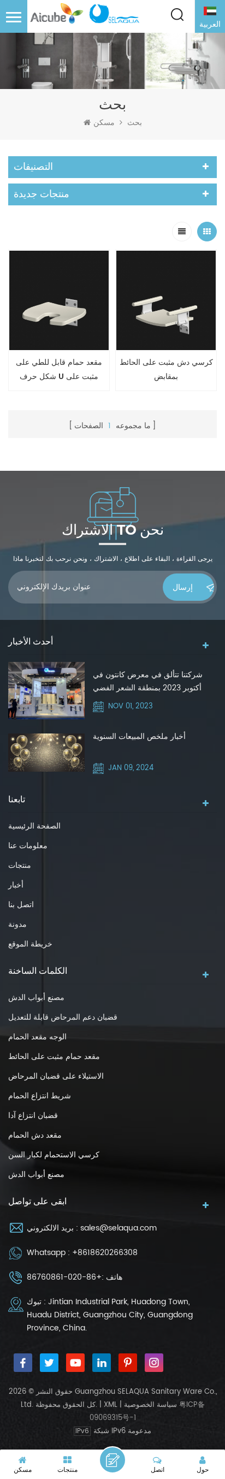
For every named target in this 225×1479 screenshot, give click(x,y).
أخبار (15, 885)
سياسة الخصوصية (150, 1405)
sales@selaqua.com (118, 1228)
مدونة (17, 924)
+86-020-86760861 (64, 1277)
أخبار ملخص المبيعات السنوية (139, 736)
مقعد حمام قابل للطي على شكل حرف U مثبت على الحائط (59, 370)
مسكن (104, 122)
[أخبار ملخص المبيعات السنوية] (46, 752)
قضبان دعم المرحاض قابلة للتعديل (62, 1017)
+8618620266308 (105, 1252)
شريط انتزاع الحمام (39, 1096)
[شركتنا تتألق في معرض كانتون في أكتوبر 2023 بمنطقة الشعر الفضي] (46, 690)
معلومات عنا (28, 845)
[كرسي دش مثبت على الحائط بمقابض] (166, 300)
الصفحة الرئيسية (34, 826)
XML (110, 1405)
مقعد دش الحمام (35, 1135)
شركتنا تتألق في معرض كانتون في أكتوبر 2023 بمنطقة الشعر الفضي (148, 681)
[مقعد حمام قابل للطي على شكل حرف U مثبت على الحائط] (59, 300)
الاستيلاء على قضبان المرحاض (56, 1076)
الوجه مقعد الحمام (37, 1037)
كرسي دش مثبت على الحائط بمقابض (166, 369)
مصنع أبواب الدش (36, 997)
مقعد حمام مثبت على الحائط (54, 1056)
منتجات (19, 865)
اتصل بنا (21, 904)
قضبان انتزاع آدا (33, 1115)
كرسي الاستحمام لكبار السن (53, 1155)
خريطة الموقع (30, 944)
